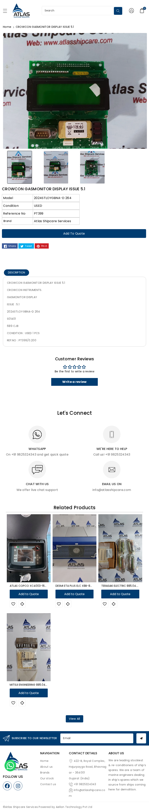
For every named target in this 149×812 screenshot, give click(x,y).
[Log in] (131, 10)
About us (46, 767)
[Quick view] (22, 603)
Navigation (49, 753)
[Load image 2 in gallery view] (56, 167)
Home (7, 27)
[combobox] (78, 10)
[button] (7, 11)
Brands (45, 772)
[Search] (118, 11)
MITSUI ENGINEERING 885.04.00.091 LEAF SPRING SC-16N (45, 685)
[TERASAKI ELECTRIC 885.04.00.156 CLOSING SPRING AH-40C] (120, 548)
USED (38, 205)
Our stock (47, 778)
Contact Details (83, 753)
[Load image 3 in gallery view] (92, 167)
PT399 (38, 213)
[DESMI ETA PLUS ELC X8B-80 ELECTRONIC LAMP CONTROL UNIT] (74, 548)
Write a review (74, 382)
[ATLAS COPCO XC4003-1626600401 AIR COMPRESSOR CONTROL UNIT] (29, 548)
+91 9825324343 (85, 784)
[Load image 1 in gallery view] (19, 167)
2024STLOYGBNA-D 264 (52, 198)
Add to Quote (74, 233)
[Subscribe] (141, 738)
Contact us (48, 784)
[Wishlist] (13, 603)
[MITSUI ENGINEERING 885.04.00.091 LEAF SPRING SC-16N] (29, 647)
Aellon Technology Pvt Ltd (74, 807)
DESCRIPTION (16, 272)
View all (74, 719)
